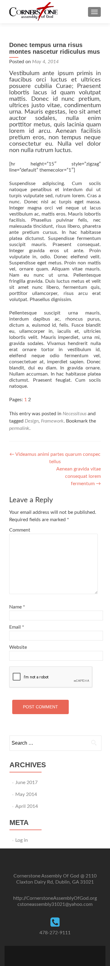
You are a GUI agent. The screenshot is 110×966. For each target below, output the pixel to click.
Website (18, 647)
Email (16, 627)
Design (31, 421)
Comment (19, 530)
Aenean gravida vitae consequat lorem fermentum (78, 476)
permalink (19, 428)
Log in (21, 840)
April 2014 (26, 806)
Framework (52, 421)
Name (17, 607)
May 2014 (26, 794)
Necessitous (74, 413)
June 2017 (26, 782)
